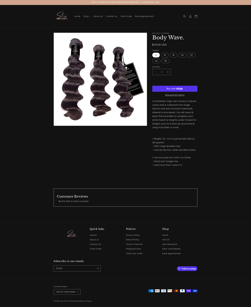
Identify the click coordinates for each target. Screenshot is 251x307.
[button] (87, 16)
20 (182, 55)
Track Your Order (134, 253)
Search (93, 235)
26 (165, 61)
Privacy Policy (133, 235)
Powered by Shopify (84, 301)
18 (173, 55)
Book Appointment (171, 253)
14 (156, 55)
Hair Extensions (169, 244)
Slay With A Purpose (68, 301)
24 (156, 61)
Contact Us (95, 244)
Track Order (96, 249)
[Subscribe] (98, 268)
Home (165, 235)
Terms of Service (134, 244)
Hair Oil (165, 239)
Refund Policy (132, 239)
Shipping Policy (133, 249)
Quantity (156, 66)
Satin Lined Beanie (171, 249)
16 (165, 55)
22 (191, 55)
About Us (94, 239)
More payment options (175, 95)
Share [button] (158, 179)
